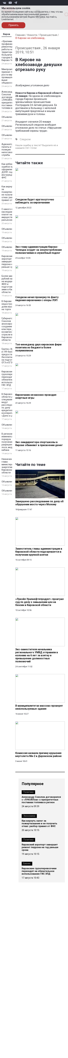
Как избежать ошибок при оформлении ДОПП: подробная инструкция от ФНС (11, 171)
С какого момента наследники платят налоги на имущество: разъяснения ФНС (11, 214)
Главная (20, 35)
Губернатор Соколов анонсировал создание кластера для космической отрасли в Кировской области (9, 329)
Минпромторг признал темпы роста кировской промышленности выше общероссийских (11, 76)
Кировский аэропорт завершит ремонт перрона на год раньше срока (11, 261)
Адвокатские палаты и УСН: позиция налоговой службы (9, 149)
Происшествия (48, 35)
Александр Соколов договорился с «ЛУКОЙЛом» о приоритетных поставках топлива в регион (11, 100)
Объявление (8, 117)
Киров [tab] (6, 34)
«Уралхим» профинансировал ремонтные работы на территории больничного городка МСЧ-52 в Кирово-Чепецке (11, 51)
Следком (25, 139)
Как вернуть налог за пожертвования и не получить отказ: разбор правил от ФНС (11, 193)
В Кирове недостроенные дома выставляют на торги (11, 305)
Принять (14, 25)
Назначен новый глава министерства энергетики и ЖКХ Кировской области (11, 466)
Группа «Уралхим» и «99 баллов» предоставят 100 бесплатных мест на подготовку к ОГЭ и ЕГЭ (11, 356)
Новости (32, 35)
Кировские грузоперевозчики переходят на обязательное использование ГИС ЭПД (11, 378)
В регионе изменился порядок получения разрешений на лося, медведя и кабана (11, 442)
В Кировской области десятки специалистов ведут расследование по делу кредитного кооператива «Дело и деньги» (11, 405)
